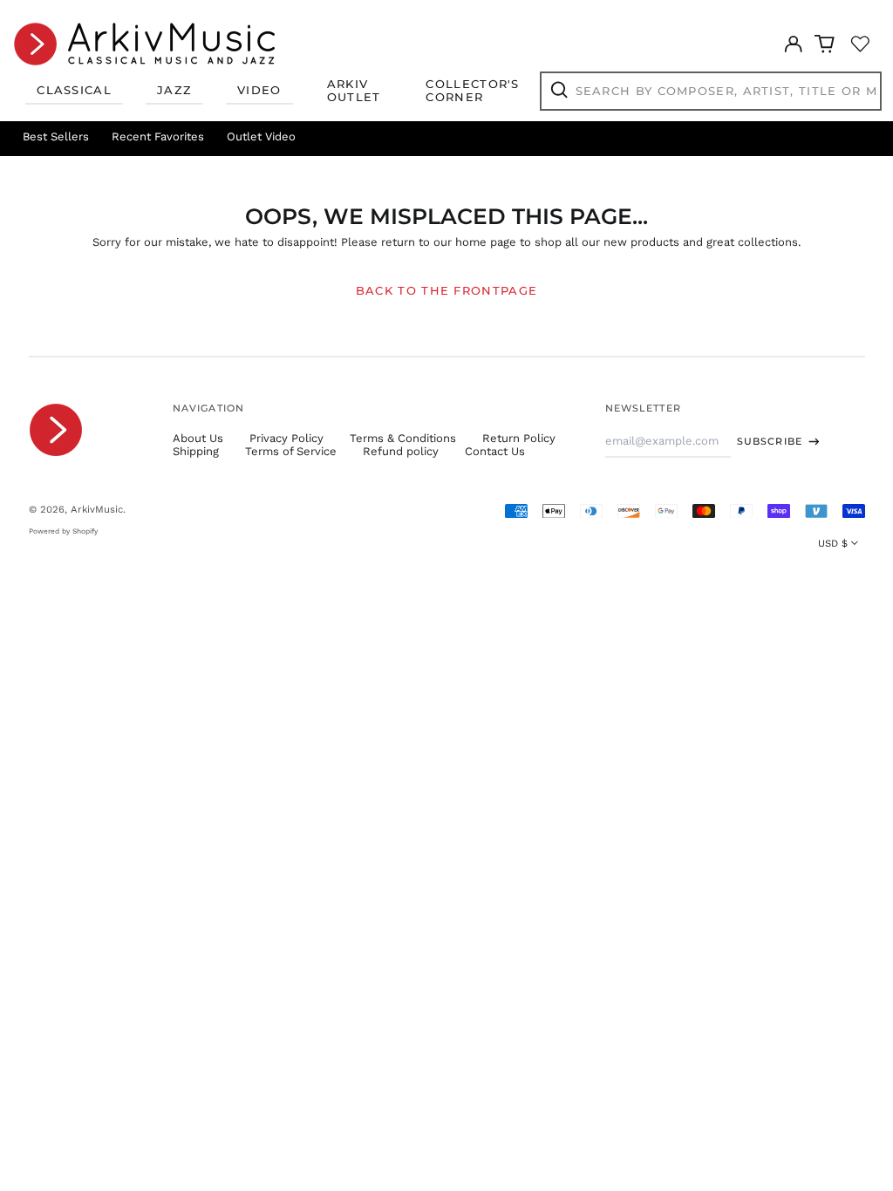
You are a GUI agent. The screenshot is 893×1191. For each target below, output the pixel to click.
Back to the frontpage (446, 290)
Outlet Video (261, 136)
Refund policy (401, 451)
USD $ (833, 543)
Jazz (174, 90)
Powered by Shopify (63, 531)
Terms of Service (291, 451)
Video (259, 90)
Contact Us (495, 451)
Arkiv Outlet (354, 91)
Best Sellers (56, 136)
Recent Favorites (158, 136)
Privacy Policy (286, 438)
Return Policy (519, 438)
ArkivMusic (97, 509)
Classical (74, 90)
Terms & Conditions (403, 438)
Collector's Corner (472, 91)
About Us (198, 438)
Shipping (196, 451)
